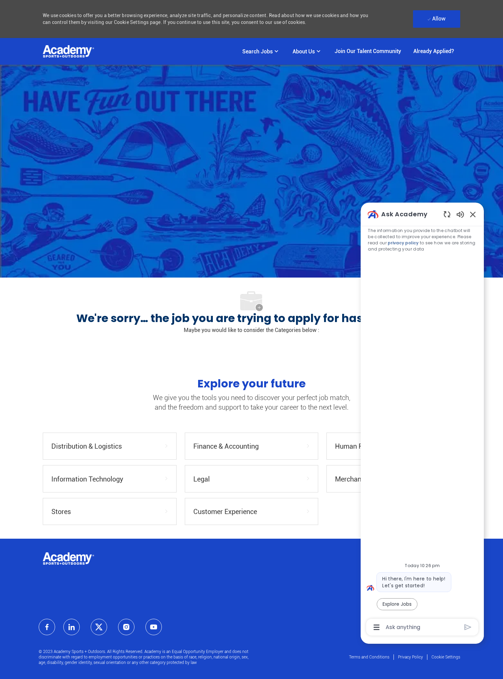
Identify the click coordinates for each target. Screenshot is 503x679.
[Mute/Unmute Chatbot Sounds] (460, 214)
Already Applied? (433, 51)
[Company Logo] (68, 51)
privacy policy (403, 243)
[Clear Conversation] (447, 214)
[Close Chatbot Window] (472, 214)
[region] (422, 420)
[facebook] (47, 627)
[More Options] (376, 627)
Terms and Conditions (369, 657)
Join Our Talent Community (368, 51)
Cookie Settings (445, 657)
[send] (468, 627)
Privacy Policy (410, 657)
